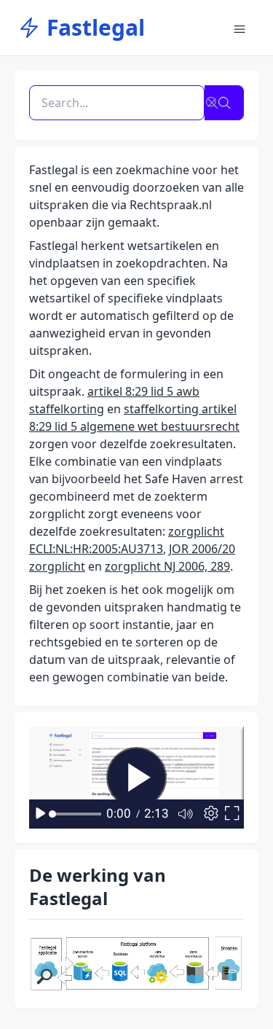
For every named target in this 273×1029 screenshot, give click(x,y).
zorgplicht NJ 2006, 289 (167, 566)
